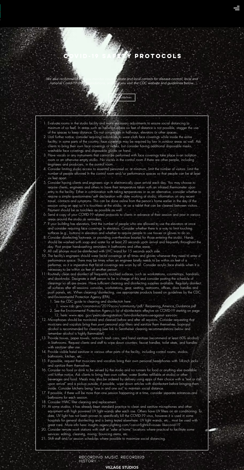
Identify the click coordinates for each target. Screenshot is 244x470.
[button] (236, 8)
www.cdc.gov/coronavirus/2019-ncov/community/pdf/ (102, 306)
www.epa (76, 315)
